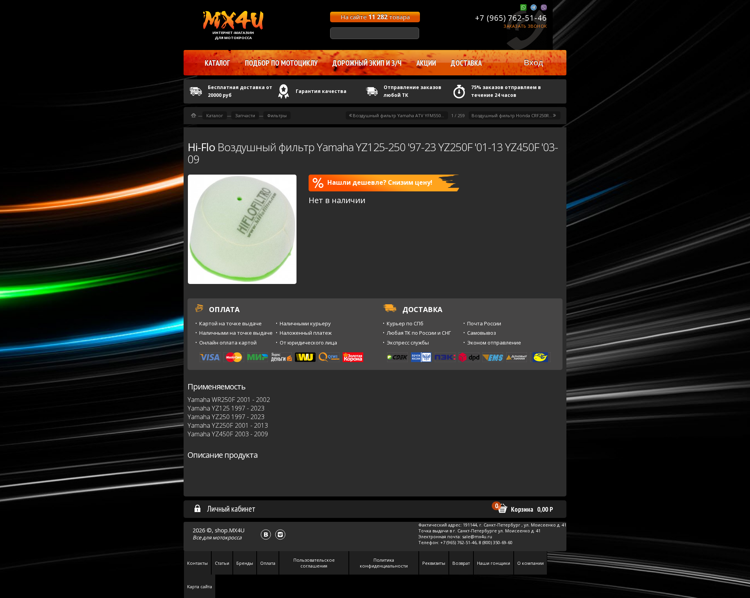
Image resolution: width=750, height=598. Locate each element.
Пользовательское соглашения (314, 563)
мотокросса (226, 537)
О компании (530, 563)
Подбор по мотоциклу (281, 63)
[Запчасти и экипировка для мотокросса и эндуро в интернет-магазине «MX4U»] (193, 115)
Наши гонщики (493, 563)
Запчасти (245, 115)
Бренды (244, 563)
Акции (426, 63)
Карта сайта (199, 586)
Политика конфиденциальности (384, 563)
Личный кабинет (231, 508)
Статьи (222, 563)
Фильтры (277, 115)
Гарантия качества (321, 91)
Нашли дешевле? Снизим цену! (379, 182)
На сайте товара (375, 17)
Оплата (267, 563)
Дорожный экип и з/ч (367, 63)
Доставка (466, 63)
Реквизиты (433, 563)
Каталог (214, 115)
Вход (533, 62)
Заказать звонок (525, 26)
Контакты (197, 563)
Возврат (461, 563)
